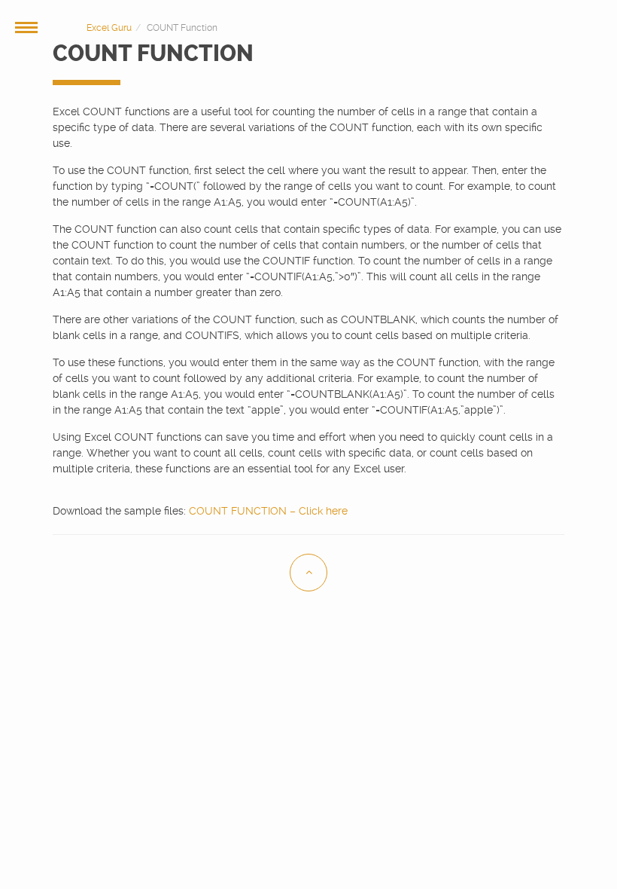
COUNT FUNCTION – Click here (268, 511)
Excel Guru (109, 28)
